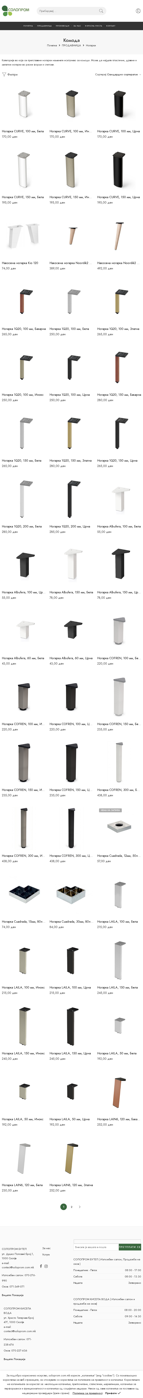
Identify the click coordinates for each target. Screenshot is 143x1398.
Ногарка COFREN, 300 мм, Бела (119, 790)
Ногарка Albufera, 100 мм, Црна (24, 592)
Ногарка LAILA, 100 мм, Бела (117, 921)
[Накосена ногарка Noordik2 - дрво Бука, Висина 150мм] (71, 236)
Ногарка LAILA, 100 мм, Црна (70, 987)
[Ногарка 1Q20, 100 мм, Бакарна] (24, 302)
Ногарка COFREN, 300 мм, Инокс (24, 855)
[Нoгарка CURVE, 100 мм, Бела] (24, 104)
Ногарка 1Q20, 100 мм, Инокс (23, 394)
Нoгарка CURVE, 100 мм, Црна (118, 131)
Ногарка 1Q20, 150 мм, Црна (117, 460)
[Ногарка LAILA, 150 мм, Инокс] (24, 1026)
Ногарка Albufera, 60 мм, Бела (23, 658)
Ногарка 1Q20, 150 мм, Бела (21, 460)
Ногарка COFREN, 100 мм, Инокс (24, 724)
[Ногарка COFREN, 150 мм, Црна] (71, 763)
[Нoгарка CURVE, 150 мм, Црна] (119, 170)
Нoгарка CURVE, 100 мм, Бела (23, 131)
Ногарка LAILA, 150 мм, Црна (70, 1053)
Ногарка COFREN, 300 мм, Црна (71, 855)
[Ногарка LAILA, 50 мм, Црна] (71, 1092)
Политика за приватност (88, 1393)
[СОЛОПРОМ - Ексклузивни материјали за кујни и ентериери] (15, 11)
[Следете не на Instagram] (46, 1266)
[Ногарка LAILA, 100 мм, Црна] (71, 960)
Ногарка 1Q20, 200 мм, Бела (22, 526)
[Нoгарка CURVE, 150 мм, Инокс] (71, 170)
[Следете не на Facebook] (41, 1266)
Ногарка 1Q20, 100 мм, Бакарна (24, 329)
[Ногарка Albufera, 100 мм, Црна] (24, 565)
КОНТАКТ (110, 26)
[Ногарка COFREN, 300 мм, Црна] (71, 828)
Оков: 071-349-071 (13, 1286)
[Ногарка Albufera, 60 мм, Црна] (71, 631)
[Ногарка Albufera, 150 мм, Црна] (119, 565)
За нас (46, 1248)
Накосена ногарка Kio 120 (20, 263)
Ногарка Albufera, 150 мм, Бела (71, 592)
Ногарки (91, 45)
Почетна (52, 45)
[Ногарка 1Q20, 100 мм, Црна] (71, 367)
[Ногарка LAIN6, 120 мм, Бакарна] (119, 1092)
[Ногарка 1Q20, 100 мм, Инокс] (24, 367)
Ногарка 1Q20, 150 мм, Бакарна (119, 394)
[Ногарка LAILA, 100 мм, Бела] (119, 894)
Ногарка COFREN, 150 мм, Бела (119, 724)
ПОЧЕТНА (28, 26)
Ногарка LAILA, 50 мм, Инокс (22, 1119)
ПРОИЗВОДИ (62, 26)
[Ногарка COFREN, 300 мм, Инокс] (24, 828)
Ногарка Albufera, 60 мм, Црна (71, 658)
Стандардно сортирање (122, 74)
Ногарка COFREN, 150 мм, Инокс (24, 790)
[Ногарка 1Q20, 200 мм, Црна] (71, 499)
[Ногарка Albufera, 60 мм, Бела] (24, 631)
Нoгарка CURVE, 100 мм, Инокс (71, 131)
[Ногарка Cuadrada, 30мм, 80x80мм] (71, 894)
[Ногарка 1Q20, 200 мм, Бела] (24, 499)
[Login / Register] (138, 11)
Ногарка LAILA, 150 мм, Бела (117, 987)
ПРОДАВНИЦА (44, 26)
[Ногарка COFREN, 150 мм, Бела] (119, 697)
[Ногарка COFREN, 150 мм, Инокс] (24, 763)
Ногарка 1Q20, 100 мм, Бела (69, 329)
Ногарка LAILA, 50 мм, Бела (116, 1053)
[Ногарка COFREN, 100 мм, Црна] (71, 697)
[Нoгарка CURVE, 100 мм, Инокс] (71, 104)
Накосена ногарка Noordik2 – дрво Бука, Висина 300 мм (119, 263)
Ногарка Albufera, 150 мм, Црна (119, 592)
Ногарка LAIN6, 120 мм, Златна (71, 1185)
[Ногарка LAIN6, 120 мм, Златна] (71, 1158)
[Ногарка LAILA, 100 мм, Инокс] (24, 960)
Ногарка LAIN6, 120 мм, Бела (22, 1185)
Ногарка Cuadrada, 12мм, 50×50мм (119, 855)
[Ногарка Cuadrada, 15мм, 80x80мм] (24, 894)
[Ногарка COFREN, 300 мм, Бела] (119, 763)
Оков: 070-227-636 (15, 1350)
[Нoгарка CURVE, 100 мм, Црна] (119, 104)
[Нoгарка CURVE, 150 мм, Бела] (24, 170)
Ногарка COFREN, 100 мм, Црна (71, 724)
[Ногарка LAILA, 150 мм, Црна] (71, 1026)
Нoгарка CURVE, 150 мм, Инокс (71, 197)
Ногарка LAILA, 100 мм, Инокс (23, 987)
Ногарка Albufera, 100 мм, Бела (119, 526)
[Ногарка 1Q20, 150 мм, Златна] (71, 433)
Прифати (111, 1393)
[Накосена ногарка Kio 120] (24, 236)
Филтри (12, 74)
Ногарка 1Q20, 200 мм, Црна (70, 526)
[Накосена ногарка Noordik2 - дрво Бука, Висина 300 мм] (119, 236)
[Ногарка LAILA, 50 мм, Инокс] (24, 1092)
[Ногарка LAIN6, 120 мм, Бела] (24, 1158)
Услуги (46, 1254)
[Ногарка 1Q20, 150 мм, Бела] (24, 433)
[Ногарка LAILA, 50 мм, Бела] (119, 1026)
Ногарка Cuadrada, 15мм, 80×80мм (24, 921)
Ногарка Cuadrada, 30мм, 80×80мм (71, 921)
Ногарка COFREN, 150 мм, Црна (71, 790)
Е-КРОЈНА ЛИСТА (93, 26)
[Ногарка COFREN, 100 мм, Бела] (119, 631)
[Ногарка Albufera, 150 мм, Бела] (71, 565)
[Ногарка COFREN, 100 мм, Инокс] (24, 697)
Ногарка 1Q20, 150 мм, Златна (71, 460)
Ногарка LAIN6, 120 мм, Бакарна (119, 1119)
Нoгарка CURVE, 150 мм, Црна (118, 197)
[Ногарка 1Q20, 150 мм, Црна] (119, 433)
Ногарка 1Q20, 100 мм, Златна (118, 329)
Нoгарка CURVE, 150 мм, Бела (23, 197)
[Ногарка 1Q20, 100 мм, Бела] (71, 302)
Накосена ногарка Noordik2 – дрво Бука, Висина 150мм (71, 263)
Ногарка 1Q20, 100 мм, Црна (70, 394)
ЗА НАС (77, 26)
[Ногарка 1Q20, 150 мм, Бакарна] (119, 367)
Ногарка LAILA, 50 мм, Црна (70, 1119)
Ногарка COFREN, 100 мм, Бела (119, 658)
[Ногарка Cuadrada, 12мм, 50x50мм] (119, 828)
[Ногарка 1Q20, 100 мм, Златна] (119, 302)
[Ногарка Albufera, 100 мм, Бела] (119, 499)
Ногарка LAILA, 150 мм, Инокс (23, 1053)
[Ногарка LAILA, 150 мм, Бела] (119, 960)
